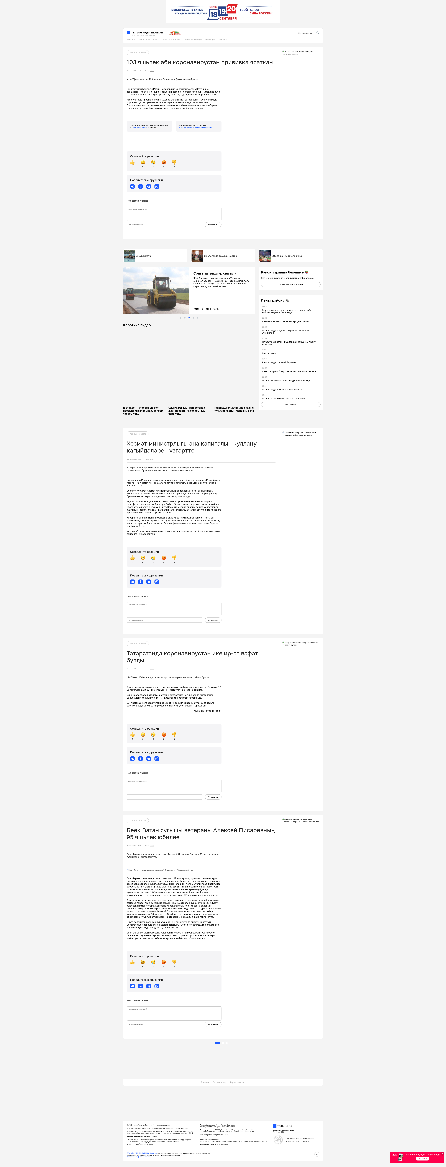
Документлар (219, 1082)
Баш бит (131, 39)
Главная (205, 1082)
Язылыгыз (422, 1158)
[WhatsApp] (156, 186)
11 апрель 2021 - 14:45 (134, 459)
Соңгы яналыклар (171, 39)
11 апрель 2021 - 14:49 (134, 71)
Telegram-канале (139, 127)
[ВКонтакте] (132, 186)
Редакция (210, 39)
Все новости (291, 404)
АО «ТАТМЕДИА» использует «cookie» (142, 1153)
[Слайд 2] (184, 318)
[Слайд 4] (193, 318)
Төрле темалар (237, 1082)
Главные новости (137, 52)
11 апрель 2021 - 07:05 (134, 845)
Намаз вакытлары (193, 39)
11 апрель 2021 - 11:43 (134, 669)
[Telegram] (148, 186)
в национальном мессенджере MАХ (195, 127)
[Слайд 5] (197, 318)
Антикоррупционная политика (139, 1152)
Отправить (213, 225)
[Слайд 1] (180, 318)
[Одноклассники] (140, 186)
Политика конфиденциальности (139, 1157)
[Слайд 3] (189, 318)
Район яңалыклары (148, 39)
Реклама (223, 39)
